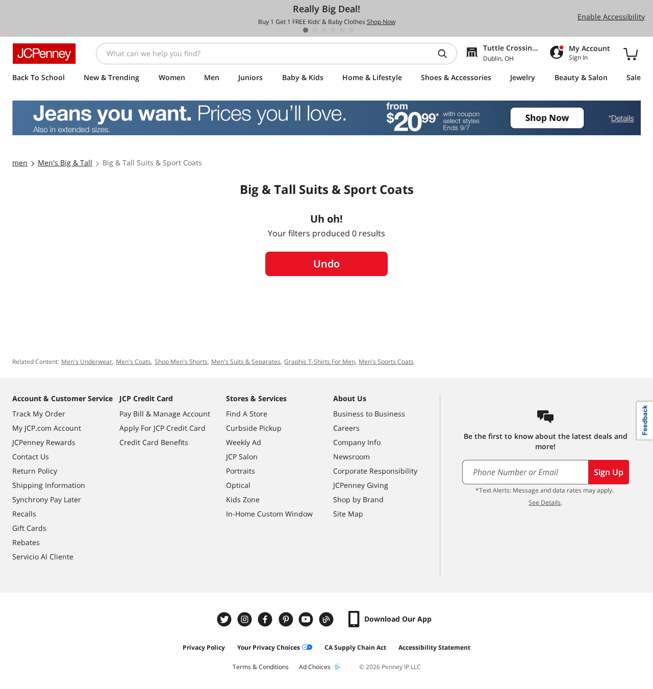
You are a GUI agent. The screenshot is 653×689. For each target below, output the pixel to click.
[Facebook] (266, 619)
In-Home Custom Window (269, 514)
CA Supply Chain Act (355, 647)
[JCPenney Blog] (327, 619)
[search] (446, 53)
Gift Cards (29, 528)
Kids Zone (243, 499)
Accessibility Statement (434, 647)
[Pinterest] (287, 619)
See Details (545, 502)
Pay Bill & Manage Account (164, 414)
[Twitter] (225, 619)
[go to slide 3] (323, 30)
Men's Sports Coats (386, 361)
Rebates (26, 542)
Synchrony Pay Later (46, 499)
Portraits (240, 471)
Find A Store (246, 414)
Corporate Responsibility (375, 471)
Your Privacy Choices (268, 647)
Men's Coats (133, 361)
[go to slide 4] (333, 30)
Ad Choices (315, 666)
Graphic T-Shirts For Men (319, 361)
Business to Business (369, 414)
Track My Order (38, 414)
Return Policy (34, 471)
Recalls (24, 514)
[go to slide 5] (342, 30)
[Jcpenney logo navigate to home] (44, 53)
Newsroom (351, 456)
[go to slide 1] (305, 30)
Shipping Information (48, 485)
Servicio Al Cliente (42, 556)
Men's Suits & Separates (246, 361)
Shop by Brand (358, 499)
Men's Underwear (86, 361)
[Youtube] (307, 619)
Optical (238, 485)
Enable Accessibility (611, 16)
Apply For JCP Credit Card (162, 428)
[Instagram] (246, 619)
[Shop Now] (326, 118)
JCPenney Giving (360, 485)
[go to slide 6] (351, 30)
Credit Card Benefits (153, 442)
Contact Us (30, 456)
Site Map (348, 514)
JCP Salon (242, 456)
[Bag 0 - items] (630, 53)
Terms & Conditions (261, 666)
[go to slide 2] (314, 30)
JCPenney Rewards (44, 442)
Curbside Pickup (254, 428)
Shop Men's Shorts (181, 361)
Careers (346, 428)
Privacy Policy (204, 647)
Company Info (357, 442)
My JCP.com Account (46, 428)
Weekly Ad (243, 442)
